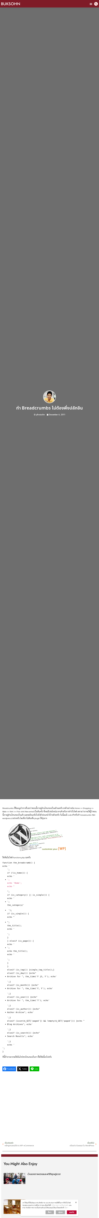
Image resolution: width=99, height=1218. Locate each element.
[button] (91, 4)
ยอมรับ (71, 1212)
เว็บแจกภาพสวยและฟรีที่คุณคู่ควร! (44, 1174)
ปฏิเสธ (60, 1212)
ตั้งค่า (66, 1208)
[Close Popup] (76, 1202)
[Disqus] (49, 1108)
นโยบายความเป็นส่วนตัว (60, 1205)
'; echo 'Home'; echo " (14, 883)
